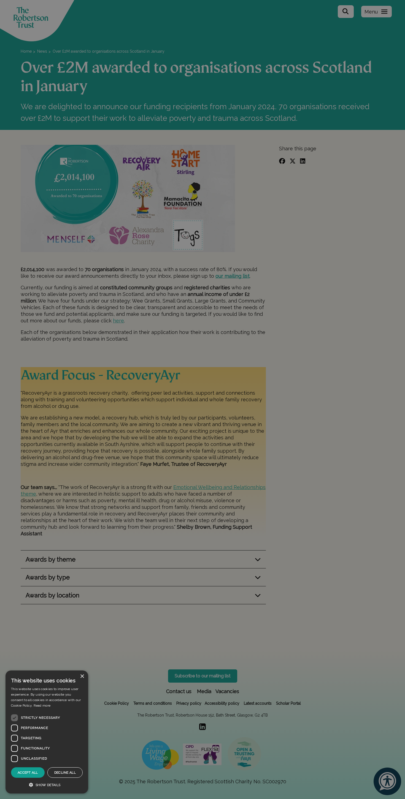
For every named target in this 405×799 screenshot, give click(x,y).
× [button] (82, 676)
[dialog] (47, 731)
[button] (47, 784)
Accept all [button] (28, 772)
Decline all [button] (65, 772)
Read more (42, 705)
